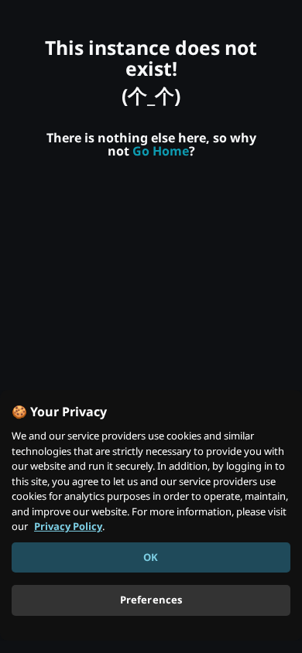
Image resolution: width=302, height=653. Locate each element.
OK (150, 557)
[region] (151, 515)
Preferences (151, 600)
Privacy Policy (68, 526)
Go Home (160, 150)
